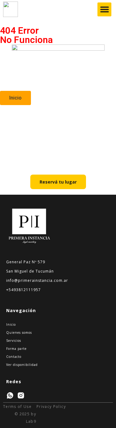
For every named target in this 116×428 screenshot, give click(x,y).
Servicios (13, 340)
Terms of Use (17, 406)
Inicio (11, 324)
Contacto (13, 356)
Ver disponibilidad (22, 364)
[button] (104, 9)
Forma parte (16, 348)
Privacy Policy (51, 406)
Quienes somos (19, 332)
